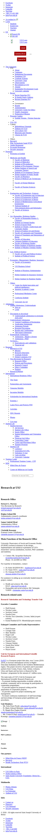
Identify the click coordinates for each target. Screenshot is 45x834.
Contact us (9, 802)
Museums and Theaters (23, 133)
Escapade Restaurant (17, 147)
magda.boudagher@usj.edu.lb (12, 712)
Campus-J (18, 449)
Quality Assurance (21, 112)
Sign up (17, 307)
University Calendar (22, 457)
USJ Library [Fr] (21, 131)
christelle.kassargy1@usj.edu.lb (12, 534)
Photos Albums (11, 787)
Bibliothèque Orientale (23, 126)
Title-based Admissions (23, 332)
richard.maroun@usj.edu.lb (11, 508)
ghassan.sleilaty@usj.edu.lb (16, 574)
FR (18, 34)
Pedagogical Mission (22, 114)
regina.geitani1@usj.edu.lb (10, 518)
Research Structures (22, 353)
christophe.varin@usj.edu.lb (23, 590)
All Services (19, 428)
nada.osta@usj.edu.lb (26, 570)
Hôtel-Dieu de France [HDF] (16, 758)
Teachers (13, 28)
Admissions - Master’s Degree (26, 337)
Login (8, 22)
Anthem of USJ (11, 793)
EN (7, 32)
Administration (20, 108)
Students (13, 24)
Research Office (21, 361)
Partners (18, 369)
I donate (23, 48)
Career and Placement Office (25, 442)
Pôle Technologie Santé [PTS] (21, 143)
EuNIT (3, 661)
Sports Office (19, 432)
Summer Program (21, 445)
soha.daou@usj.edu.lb (28, 706)
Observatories (20, 83)
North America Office (13, 774)
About (17, 70)
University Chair (21, 81)
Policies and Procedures (23, 363)
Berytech (13, 141)
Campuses (18, 72)
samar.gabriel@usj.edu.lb (10, 526)
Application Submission (23, 324)
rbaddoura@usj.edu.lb (33, 568)
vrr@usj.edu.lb (6, 510)
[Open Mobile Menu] (31, 54)
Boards (17, 106)
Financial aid (19, 345)
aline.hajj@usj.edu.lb (18, 586)
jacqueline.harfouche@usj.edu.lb (17, 558)
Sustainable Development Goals (26, 89)
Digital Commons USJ (23, 357)
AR (16, 36)
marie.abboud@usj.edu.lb (33, 708)
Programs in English (17, 154)
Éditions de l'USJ (21, 129)
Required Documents (22, 328)
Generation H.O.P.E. (22, 451)
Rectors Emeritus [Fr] (22, 99)
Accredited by (11, 20)
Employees (14, 26)
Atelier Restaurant (16, 145)
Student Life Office (22, 430)
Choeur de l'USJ (21, 135)
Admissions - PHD (22, 339)
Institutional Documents (23, 74)
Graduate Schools (21, 78)
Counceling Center (21, 440)
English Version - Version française (27, 118)
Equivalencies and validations (25, 343)
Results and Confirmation (24, 330)
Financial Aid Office (22, 438)
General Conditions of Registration (27, 322)
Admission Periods (21, 326)
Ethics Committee (21, 367)
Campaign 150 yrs (20, 53)
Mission (18, 351)
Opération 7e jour (21, 453)
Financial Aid (21, 59)
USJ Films (9, 789)
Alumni (13, 30)
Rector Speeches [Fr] (22, 95)
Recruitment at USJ (22, 85)
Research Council (21, 365)
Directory (9, 804)
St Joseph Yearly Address (24, 97)
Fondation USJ (20, 76)
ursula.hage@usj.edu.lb (26, 714)
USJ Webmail (11, 806)
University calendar (22, 91)
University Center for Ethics (25, 110)
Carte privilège (20, 455)
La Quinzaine (10, 791)
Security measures (16, 149)
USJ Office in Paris (13, 772)
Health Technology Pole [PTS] (17, 762)
